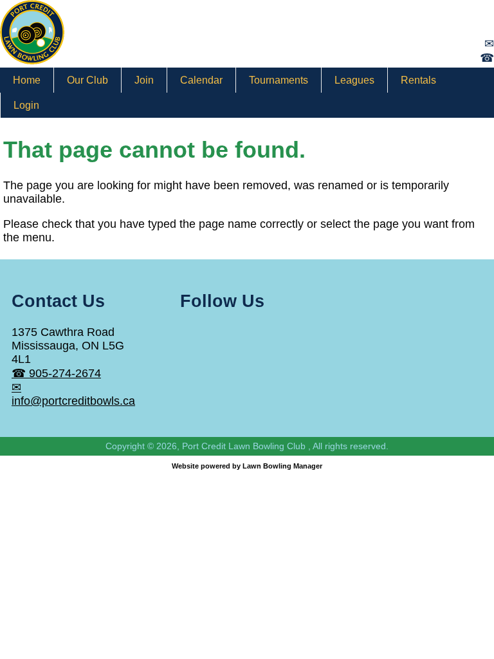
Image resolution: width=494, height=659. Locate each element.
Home (27, 80)
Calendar (201, 80)
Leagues (354, 80)
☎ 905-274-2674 (56, 373)
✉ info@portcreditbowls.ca (73, 394)
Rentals (418, 80)
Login (26, 105)
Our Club (87, 80)
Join (144, 80)
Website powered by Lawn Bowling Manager (247, 466)
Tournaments (278, 80)
